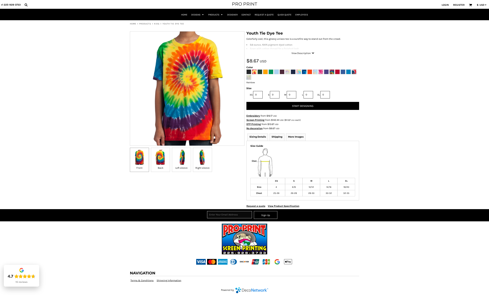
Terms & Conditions (142, 280)
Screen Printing (255, 119)
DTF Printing (253, 124)
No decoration (254, 128)
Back (160, 167)
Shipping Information (169, 280)
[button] (26, 4)
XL (318, 94)
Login (445, 4)
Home (133, 24)
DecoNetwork (251, 290)
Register (459, 4)
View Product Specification (283, 206)
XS (251, 94)
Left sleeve (181, 167)
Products (145, 24)
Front (139, 167)
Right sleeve (202, 167)
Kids (156, 24)
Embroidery (253, 115)
